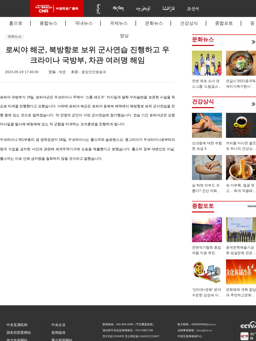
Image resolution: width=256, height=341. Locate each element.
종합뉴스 (49, 23)
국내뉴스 (84, 23)
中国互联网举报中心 (190, 336)
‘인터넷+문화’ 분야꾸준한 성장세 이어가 (207, 295)
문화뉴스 (154, 23)
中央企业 (59, 325)
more (252, 206)
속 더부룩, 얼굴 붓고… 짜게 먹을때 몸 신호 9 (240, 190)
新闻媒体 (59, 333)
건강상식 (189, 23)
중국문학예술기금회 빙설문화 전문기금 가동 (241, 252)
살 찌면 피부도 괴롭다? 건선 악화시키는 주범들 (206, 190)
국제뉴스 (119, 23)
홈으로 (15, 23)
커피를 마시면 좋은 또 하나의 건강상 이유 (241, 148)
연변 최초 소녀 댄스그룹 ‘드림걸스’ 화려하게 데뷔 (206, 86)
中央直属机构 (17, 325)
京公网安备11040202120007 (142, 336)
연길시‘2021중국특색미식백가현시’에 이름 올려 (241, 86)
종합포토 (224, 23)
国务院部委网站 (18, 333)
